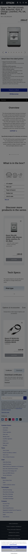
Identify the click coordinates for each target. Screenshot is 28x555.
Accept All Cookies (14, 547)
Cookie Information (13, 544)
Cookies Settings (14, 553)
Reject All (14, 550)
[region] (14, 547)
